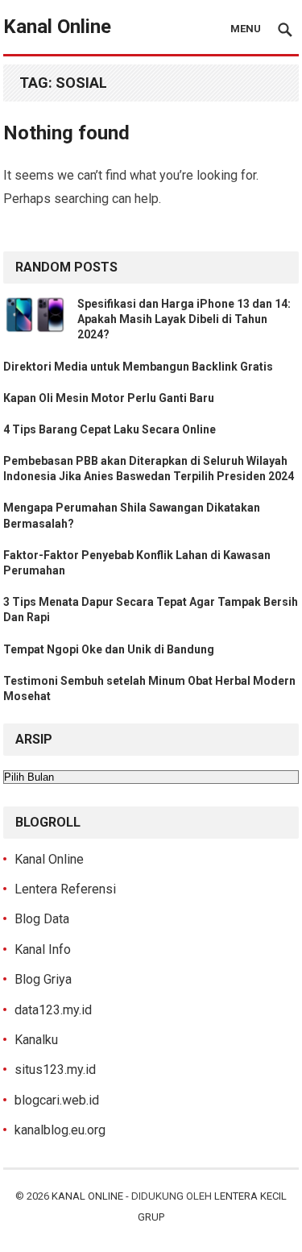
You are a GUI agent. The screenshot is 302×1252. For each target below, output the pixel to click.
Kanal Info (42, 949)
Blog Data (41, 919)
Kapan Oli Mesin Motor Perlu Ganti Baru (108, 398)
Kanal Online (57, 26)
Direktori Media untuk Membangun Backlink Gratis (138, 366)
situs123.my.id (55, 1069)
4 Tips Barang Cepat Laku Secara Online (109, 429)
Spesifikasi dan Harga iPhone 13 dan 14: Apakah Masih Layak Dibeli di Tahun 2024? (184, 319)
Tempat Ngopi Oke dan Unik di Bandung (108, 649)
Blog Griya (43, 979)
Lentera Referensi (65, 889)
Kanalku (36, 1039)
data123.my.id (53, 1010)
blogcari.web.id (56, 1100)
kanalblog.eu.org (59, 1130)
